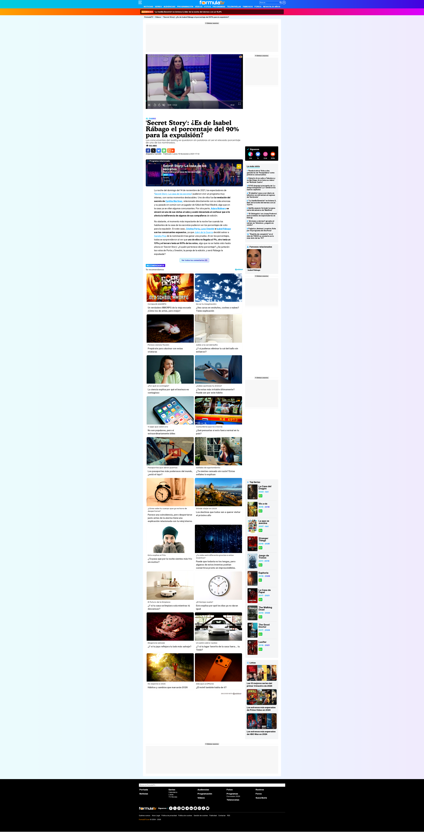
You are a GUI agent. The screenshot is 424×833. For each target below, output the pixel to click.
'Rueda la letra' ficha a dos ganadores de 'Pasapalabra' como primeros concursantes (260, 172)
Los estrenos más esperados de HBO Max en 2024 (261, 733)
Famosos (248, 6)
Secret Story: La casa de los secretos (184, 167)
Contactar (222, 815)
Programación (185, 6)
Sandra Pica (160, 235)
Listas (170, 794)
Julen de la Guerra (204, 232)
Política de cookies (185, 815)
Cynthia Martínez (173, 201)
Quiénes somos (144, 815)
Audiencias (169, 6)
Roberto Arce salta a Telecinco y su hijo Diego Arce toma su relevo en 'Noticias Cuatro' (261, 180)
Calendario (172, 792)
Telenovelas (234, 6)
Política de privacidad (169, 815)
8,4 (260, 511)
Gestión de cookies (201, 815)
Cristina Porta (193, 228)
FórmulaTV (148, 17)
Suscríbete (261, 798)
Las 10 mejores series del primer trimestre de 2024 (259, 684)
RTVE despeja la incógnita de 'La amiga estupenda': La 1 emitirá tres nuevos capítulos (261, 187)
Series (158, 6)
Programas (219, 6)
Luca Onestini (207, 228)
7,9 (260, 617)
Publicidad (213, 815)
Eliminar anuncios (213, 23)
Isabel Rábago (224, 228)
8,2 (260, 565)
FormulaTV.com (144, 819)
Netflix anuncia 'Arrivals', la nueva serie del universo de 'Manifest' (261, 209)
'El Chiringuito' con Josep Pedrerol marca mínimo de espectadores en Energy (262, 215)
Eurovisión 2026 (233, 796)
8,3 (260, 496)
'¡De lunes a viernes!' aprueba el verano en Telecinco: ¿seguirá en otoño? (260, 223)
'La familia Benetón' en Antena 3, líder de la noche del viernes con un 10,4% (182, 11)
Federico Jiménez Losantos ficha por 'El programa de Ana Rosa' (261, 229)
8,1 (260, 580)
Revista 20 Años (271, 6)
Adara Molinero (218, 208)
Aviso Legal (156, 815)
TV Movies (172, 797)
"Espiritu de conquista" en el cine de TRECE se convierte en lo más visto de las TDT (260, 236)
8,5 (260, 599)
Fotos (207, 6)
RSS (228, 815)
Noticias (148, 6)
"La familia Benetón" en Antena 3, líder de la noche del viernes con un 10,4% (261, 202)
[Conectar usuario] (284, 2)
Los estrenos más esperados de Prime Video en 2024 (261, 708)
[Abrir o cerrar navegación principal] (140, 2)
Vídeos (198, 6)
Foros (258, 6)
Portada (143, 789)
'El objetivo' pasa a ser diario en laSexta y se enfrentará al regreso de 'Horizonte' (261, 195)
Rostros (260, 789)
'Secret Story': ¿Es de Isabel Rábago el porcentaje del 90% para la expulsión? (196, 17)
